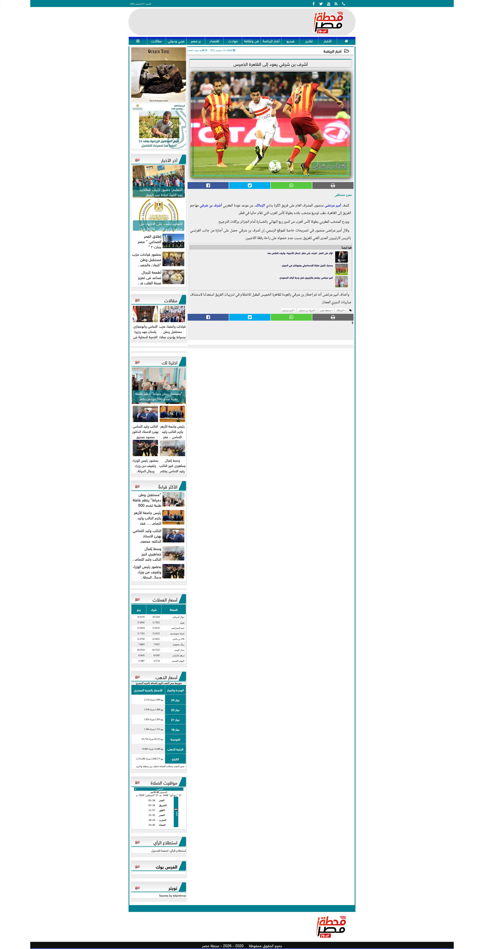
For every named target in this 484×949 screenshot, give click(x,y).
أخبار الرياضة (332, 51)
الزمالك (260, 206)
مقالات (170, 299)
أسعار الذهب (166, 676)
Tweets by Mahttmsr (172, 895)
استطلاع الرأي (165, 841)
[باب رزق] (158, 126)
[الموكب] (158, 74)
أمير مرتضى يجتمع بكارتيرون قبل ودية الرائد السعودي (306, 277)
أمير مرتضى (332, 206)
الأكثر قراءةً (167, 486)
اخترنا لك (169, 361)
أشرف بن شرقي (211, 206)
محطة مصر (325, 310)
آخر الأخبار (169, 159)
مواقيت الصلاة (164, 782)
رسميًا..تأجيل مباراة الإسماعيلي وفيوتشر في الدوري (307, 265)
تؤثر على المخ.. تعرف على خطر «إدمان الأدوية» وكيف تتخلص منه (300, 253)
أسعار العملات (165, 599)
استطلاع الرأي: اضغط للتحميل (168, 850)
